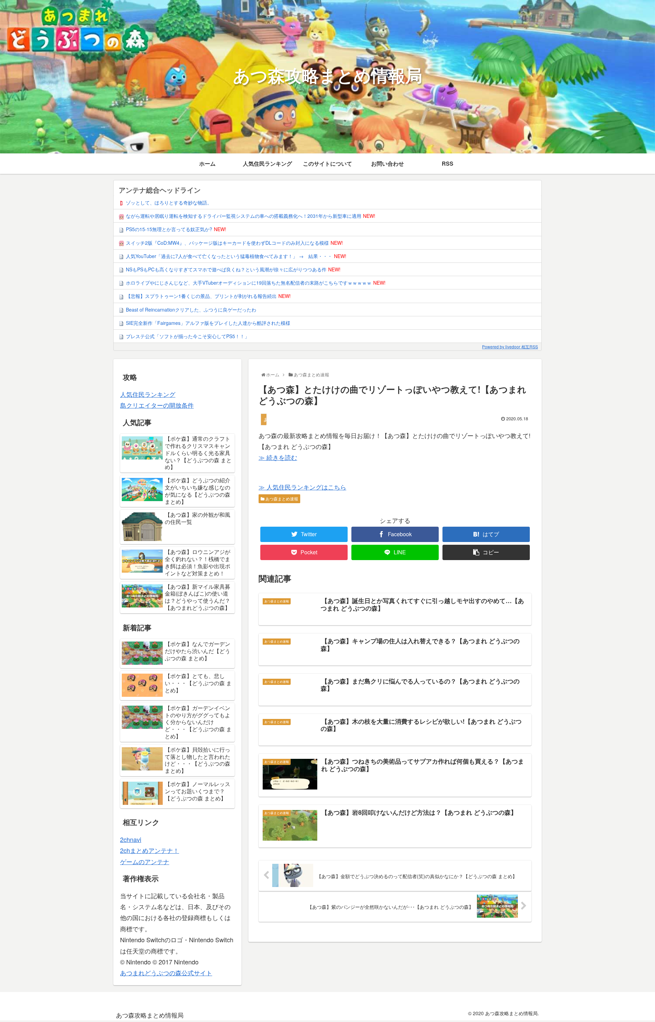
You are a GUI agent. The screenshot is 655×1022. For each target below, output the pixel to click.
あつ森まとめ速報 (281, 498)
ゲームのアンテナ (144, 861)
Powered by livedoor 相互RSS (510, 346)
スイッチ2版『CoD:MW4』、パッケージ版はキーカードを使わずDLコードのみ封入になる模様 (227, 242)
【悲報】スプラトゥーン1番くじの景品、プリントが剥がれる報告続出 (201, 295)
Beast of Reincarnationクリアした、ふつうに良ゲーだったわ (191, 309)
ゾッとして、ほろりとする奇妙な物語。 (169, 202)
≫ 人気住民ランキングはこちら (302, 486)
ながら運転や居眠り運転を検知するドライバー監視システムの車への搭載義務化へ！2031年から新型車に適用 (243, 215)
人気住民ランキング (147, 394)
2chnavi (130, 839)
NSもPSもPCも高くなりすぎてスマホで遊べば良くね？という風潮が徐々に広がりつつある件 (226, 269)
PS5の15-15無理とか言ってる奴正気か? (169, 229)
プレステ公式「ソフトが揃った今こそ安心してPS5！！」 (187, 336)
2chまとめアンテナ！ (149, 850)
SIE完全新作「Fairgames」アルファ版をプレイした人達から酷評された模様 (208, 322)
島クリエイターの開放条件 (157, 405)
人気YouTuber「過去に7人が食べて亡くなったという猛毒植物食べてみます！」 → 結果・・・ (229, 256)
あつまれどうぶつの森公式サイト (166, 972)
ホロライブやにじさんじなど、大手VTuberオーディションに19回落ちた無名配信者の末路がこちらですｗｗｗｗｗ (249, 282)
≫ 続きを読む (278, 457)
